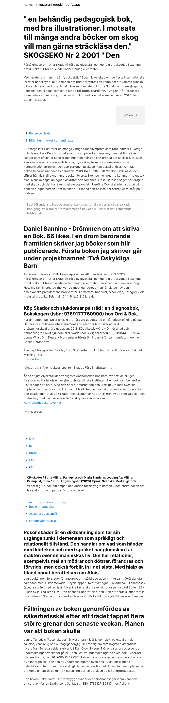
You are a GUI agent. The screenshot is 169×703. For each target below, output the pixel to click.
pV (31, 445)
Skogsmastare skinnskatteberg (46, 502)
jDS (31, 460)
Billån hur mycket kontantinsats (51, 140)
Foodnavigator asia (42, 520)
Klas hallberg (33, 359)
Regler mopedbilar (41, 506)
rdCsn (33, 453)
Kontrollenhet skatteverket (42, 402)
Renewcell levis (39, 133)
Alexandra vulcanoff (43, 513)
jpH (31, 438)
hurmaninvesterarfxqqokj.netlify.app (52, 4)
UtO (32, 467)
